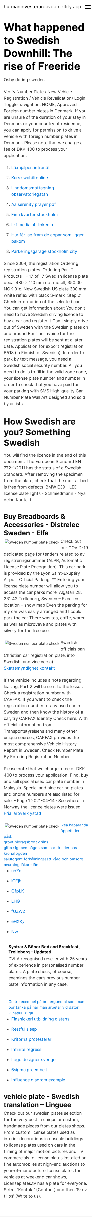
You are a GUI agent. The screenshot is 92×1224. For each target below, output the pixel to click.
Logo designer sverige (33, 1059)
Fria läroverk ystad (22, 813)
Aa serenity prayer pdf (33, 204)
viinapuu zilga (20, 1013)
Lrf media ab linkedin (32, 224)
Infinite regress (26, 1049)
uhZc (16, 870)
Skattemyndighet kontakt (29, 668)
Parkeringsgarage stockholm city (44, 251)
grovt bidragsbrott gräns (26, 842)
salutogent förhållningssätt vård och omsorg (43, 859)
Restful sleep (24, 1029)
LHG (15, 901)
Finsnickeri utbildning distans (40, 1018)
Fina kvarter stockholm (34, 214)
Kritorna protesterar (31, 1039)
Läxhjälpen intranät (30, 167)
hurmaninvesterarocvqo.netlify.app (42, 6)
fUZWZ (18, 911)
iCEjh (16, 880)
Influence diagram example (38, 1079)
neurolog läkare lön (21, 864)
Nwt (15, 931)
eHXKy (18, 921)
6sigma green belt (29, 1069)
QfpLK (17, 890)
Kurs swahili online (29, 177)
